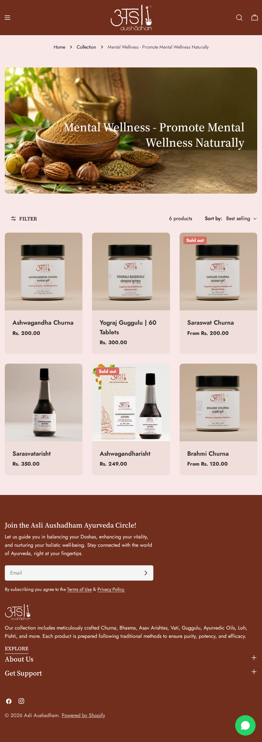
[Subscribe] (145, 573)
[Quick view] (73, 246)
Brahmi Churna (208, 453)
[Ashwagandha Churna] (43, 271)
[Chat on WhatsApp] (245, 725)
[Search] (239, 17)
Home (59, 47)
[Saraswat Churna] (218, 271)
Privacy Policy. (111, 589)
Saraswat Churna (210, 322)
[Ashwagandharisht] (131, 402)
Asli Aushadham (41, 715)
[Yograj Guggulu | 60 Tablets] (131, 271)
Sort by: (213, 218)
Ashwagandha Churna (42, 322)
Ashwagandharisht (125, 453)
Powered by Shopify (83, 715)
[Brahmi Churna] (218, 402)
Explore (16, 648)
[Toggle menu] (7, 17)
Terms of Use (79, 589)
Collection (86, 47)
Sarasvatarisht (31, 453)
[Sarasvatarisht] (43, 402)
